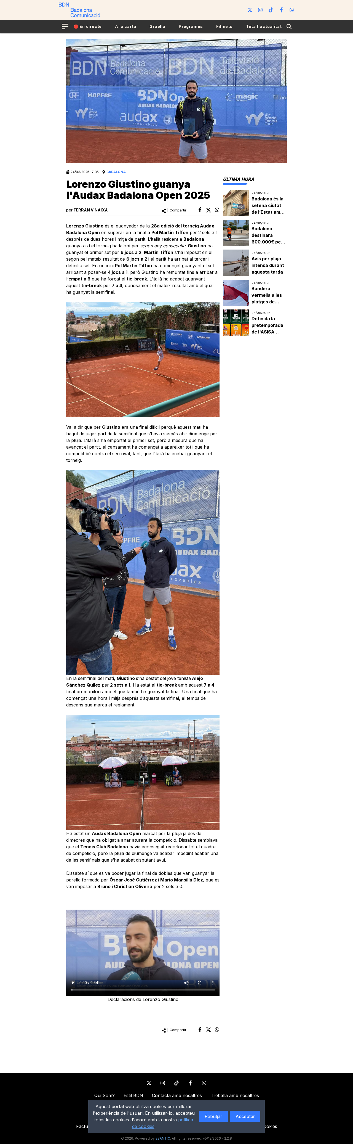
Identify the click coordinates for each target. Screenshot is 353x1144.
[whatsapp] (217, 209)
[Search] (289, 26)
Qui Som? (104, 1095)
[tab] (238, 179)
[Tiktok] (270, 9)
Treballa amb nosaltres (235, 1095)
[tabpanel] (255, 263)
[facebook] (199, 209)
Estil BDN (133, 1095)
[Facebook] (281, 9)
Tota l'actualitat (264, 26)
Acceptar (245, 1116)
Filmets (224, 26)
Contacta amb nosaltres (177, 1095)
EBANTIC (163, 1138)
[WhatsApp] (291, 9)
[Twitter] (249, 9)
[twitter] (208, 210)
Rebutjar (213, 1116)
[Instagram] (260, 9)
